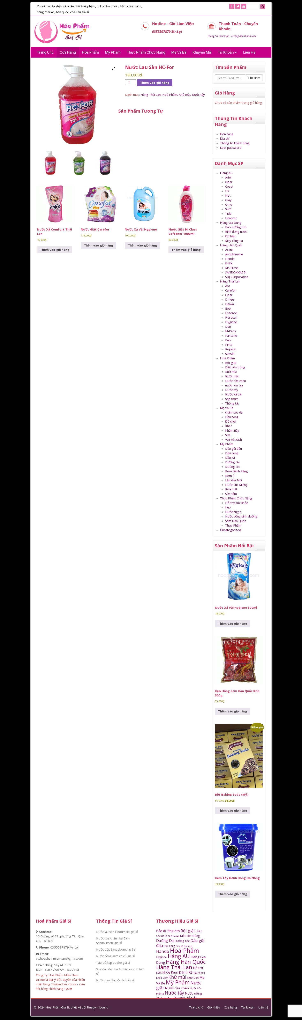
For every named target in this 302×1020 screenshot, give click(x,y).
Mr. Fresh (232, 268)
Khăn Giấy (232, 430)
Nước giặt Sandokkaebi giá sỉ (116, 949)
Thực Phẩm (233, 525)
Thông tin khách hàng (235, 143)
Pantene (231, 335)
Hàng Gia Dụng (230, 222)
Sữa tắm (231, 494)
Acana (229, 250)
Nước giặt (232, 376)
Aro (227, 286)
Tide (228, 213)
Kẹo (228, 507)
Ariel (228, 177)
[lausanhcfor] (50, 163)
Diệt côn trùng (235, 367)
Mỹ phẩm (113, 52)
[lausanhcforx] (78, 163)
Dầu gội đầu (233, 448)
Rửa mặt (231, 489)
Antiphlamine (234, 254)
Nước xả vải (233, 394)
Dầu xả (230, 457)
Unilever (231, 218)
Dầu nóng (232, 417)
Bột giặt (230, 363)
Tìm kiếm (254, 78)
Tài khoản (226, 52)
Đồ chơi (230, 421)
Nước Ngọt (233, 512)
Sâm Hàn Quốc (235, 521)
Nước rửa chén (235, 381)
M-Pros (230, 331)
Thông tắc (232, 403)
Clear (228, 182)
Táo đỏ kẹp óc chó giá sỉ (113, 962)
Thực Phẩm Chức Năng (146, 52)
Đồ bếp (230, 236)
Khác (228, 426)
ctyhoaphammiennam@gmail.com (59, 958)
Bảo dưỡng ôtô (236, 227)
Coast (229, 186)
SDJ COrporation (236, 277)
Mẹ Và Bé (179, 52)
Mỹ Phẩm (226, 444)
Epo (228, 308)
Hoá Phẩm (169, 94)
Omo (228, 204)
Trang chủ (45, 52)
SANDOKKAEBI (236, 272)
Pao (228, 340)
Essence (231, 313)
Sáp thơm (232, 399)
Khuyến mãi (202, 52)
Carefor (230, 290)
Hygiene (231, 322)
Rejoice (230, 349)
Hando (230, 259)
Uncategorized (230, 530)
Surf (228, 209)
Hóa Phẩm (90, 52)
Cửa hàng (68, 52)
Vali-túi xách (233, 439)
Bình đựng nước (236, 231)
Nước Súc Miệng (236, 485)
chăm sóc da (234, 412)
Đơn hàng (226, 134)
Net (228, 195)
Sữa (228, 435)
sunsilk (229, 354)
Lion (228, 326)
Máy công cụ (234, 241)
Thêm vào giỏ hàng (154, 83)
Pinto (229, 344)
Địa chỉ (224, 138)
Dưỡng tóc (232, 466)
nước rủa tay (234, 385)
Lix (227, 191)
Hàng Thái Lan (151, 94)
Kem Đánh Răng (236, 471)
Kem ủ (229, 476)
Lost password (230, 147)
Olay (228, 200)
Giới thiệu (213, 1007)
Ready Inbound (97, 1007)
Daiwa (229, 304)
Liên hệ (249, 52)
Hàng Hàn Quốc (231, 245)
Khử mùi (184, 94)
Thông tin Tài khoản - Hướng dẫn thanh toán (232, 36)
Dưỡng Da (232, 462)
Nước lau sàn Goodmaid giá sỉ (117, 932)
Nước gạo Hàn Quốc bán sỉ (115, 980)
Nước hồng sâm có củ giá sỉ (115, 956)
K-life (229, 263)
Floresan (231, 317)
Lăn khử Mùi (233, 480)
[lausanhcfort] (105, 163)
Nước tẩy (198, 94)
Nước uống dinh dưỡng (241, 516)
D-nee (229, 299)
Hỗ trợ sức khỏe (236, 503)
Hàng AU (226, 173)
